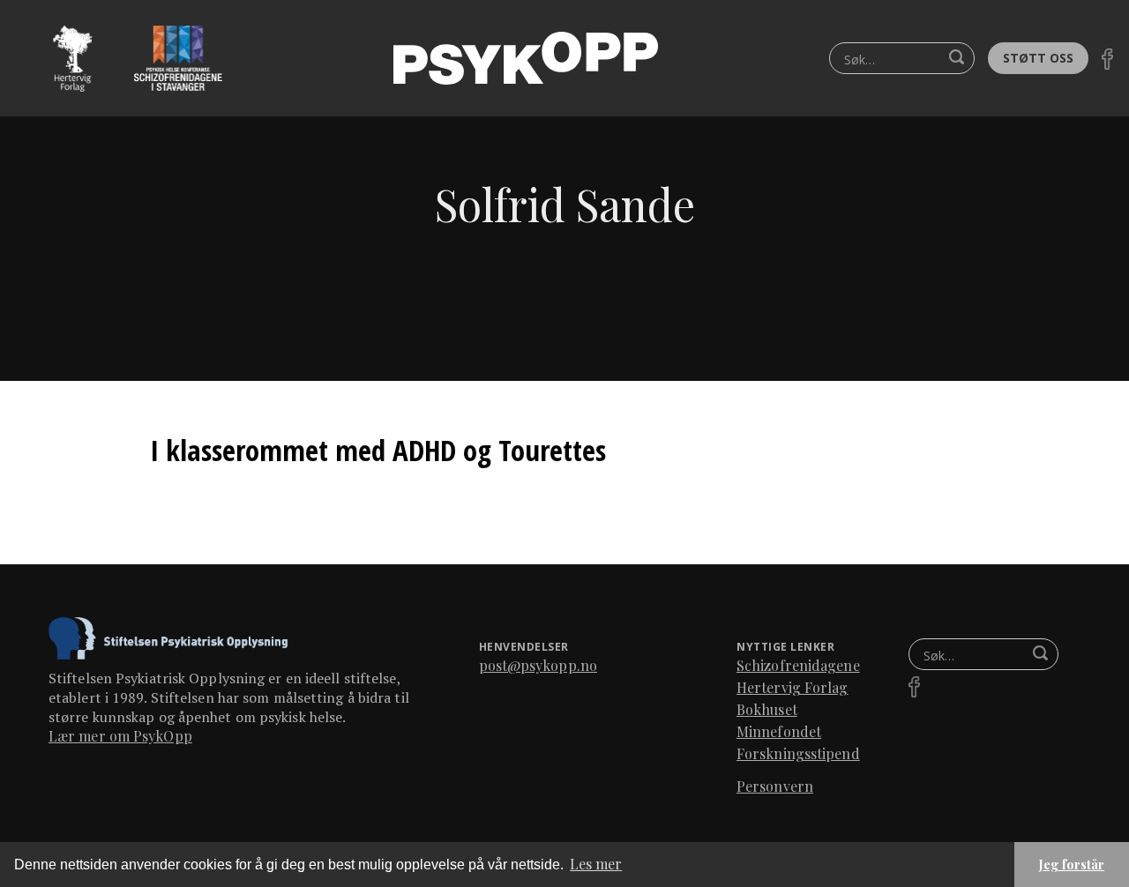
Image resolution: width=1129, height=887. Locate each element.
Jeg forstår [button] (1071, 864)
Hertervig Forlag (792, 687)
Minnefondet (778, 731)
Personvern (774, 786)
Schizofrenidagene (798, 665)
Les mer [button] (596, 863)
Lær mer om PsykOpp (120, 736)
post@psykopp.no (538, 665)
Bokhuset (766, 709)
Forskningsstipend (798, 753)
